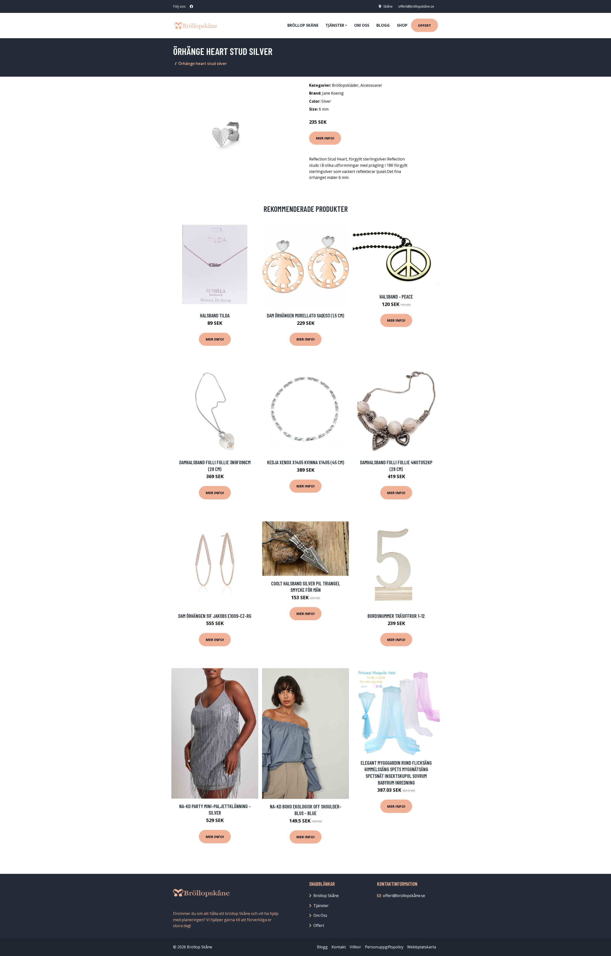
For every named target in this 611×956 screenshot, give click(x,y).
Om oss (361, 25)
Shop (402, 25)
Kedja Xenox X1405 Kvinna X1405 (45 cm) (305, 462)
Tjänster (321, 905)
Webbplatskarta (421, 947)
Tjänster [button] (335, 25)
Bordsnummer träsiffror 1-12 (396, 616)
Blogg (383, 25)
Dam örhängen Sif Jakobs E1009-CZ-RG (214, 616)
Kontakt (339, 947)
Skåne (388, 6)
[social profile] (191, 6)
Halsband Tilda (215, 315)
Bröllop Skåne (302, 25)
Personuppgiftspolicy (384, 947)
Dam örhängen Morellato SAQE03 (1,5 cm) (305, 315)
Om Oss (320, 915)
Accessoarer (371, 85)
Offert (424, 25)
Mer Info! (325, 138)
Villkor (355, 947)
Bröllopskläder (345, 85)
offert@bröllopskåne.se (416, 6)
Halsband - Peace (396, 296)
